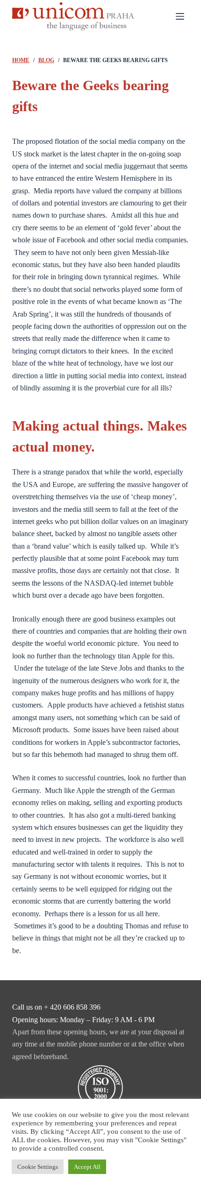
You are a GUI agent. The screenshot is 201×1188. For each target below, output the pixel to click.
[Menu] (180, 16)
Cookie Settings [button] (37, 1166)
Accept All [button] (87, 1166)
